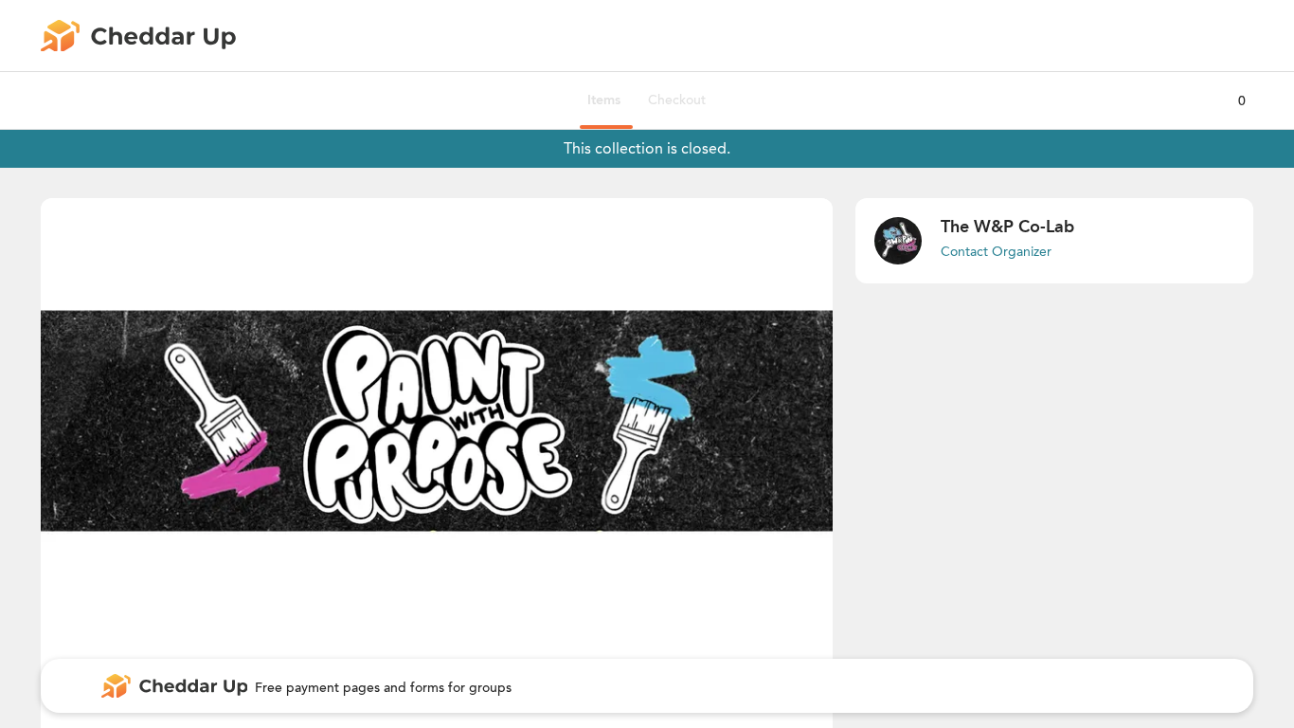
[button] (437, 421)
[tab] (604, 100)
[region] (437, 421)
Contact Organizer (996, 252)
